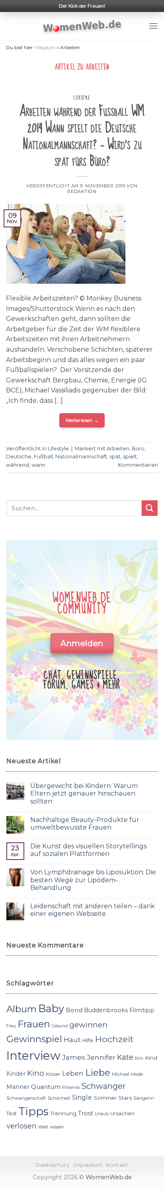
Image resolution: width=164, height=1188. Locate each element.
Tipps (33, 1111)
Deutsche (18, 457)
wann (38, 465)
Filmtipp (141, 1010)
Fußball (43, 457)
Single (82, 1097)
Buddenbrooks (106, 1010)
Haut (72, 1039)
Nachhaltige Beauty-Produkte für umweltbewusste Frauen (84, 823)
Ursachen (122, 1113)
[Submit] (150, 508)
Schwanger (103, 1086)
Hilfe (88, 1040)
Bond (74, 1010)
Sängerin (143, 1098)
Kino (35, 1073)
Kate (125, 1057)
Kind (151, 1058)
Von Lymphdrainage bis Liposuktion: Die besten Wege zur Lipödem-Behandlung (93, 879)
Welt (43, 1127)
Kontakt (117, 1165)
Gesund (60, 1026)
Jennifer (101, 1057)
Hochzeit (114, 1039)
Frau (11, 1026)
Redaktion (81, 191)
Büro (138, 449)
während (17, 465)
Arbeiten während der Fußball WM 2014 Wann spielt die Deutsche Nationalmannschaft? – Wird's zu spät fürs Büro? (82, 136)
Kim (139, 1058)
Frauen (34, 1024)
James (73, 1057)
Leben (73, 1073)
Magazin (45, 47)
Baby (51, 1008)
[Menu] (153, 26)
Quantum (46, 1086)
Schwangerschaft (26, 1098)
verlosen (21, 1126)
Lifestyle (82, 98)
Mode (137, 1074)
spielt (130, 457)
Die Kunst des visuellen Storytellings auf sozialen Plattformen (88, 850)
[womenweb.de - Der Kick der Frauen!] (82, 26)
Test (11, 1113)
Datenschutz (52, 1165)
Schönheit (59, 1098)
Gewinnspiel (34, 1039)
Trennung (63, 1113)
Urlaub (102, 1113)
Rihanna (71, 1087)
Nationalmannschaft (81, 457)
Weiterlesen (82, 420)
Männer (17, 1086)
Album (21, 1009)
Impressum (88, 1165)
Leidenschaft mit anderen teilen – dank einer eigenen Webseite (92, 909)
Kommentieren (138, 465)
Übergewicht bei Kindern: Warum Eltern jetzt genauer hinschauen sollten (84, 793)
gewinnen (88, 1024)
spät (115, 457)
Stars (125, 1097)
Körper (53, 1074)
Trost (85, 1113)
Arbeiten (118, 449)
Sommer (105, 1097)
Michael (120, 1074)
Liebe (97, 1072)
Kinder (15, 1073)
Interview (33, 1056)
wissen (57, 1127)
